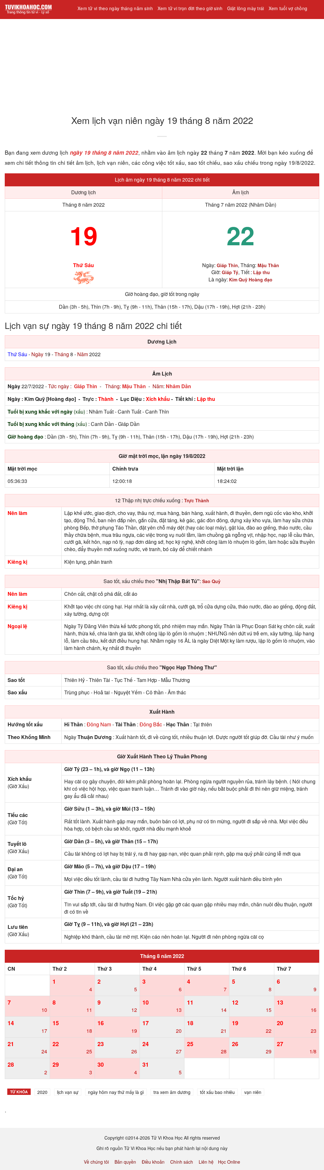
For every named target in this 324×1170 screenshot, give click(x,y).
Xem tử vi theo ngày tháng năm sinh (115, 8)
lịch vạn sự (67, 1092)
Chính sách (181, 1162)
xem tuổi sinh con (98, 25)
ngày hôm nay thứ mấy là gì (116, 1092)
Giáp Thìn (85, 386)
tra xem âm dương (171, 1092)
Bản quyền (125, 1162)
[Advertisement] (162, 63)
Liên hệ (206, 1162)
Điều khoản (153, 1162)
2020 (42, 1092)
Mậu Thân (134, 386)
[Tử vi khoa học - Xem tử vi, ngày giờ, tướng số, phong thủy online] (36, 9)
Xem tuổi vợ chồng (288, 8)
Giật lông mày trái (245, 8)
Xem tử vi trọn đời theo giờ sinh (190, 8)
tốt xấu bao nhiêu (217, 1092)
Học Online (229, 1162)
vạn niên (252, 1092)
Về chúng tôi (96, 1162)
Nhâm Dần (178, 386)
